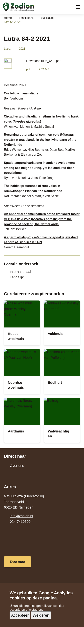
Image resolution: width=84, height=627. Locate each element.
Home (8, 17)
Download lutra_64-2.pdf (43, 61)
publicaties (47, 17)
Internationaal (20, 272)
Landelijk (17, 277)
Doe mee (17, 562)
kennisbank (26, 17)
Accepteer (20, 615)
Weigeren (41, 615)
